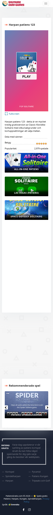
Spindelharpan (13, 476)
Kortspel (9, 471)
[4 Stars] (44, 143)
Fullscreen (14, 113)
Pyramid (36, 471)
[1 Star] (37, 143)
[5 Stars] (46, 143)
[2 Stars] (39, 143)
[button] (5, 406)
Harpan (9, 480)
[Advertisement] (15, 264)
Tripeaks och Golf (41, 480)
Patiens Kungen (40, 476)
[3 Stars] (41, 143)
